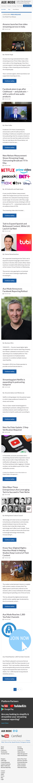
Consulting (20, 748)
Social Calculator (21, 765)
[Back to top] (29, 772)
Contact (3, 771)
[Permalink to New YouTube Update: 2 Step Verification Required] (16, 443)
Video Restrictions (22, 767)
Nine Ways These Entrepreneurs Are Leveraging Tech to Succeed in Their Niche (16, 489)
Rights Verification (5, 765)
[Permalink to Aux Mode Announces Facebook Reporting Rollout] (16, 318)
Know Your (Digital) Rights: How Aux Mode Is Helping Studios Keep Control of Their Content (16, 552)
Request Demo (27, 5)
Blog (9, 9)
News (2, 748)
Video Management (22, 753)
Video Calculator (21, 764)
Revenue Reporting (5, 767)
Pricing (14, 6)
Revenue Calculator (22, 760)
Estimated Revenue (22, 762)
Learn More (4, 723)
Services (3, 6)
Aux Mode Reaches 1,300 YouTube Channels (14, 615)
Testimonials (4, 752)
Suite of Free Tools (22, 759)
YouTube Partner (5, 753)
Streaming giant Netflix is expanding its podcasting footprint (14, 382)
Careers (3, 772)
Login (2, 779)
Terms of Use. (8, 742)
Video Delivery (21, 752)
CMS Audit (3, 760)
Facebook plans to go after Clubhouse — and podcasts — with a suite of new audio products (15, 93)
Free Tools (19, 6)
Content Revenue (5, 762)
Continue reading (9, 81)
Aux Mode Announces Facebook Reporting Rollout (15, 289)
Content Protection (6, 764)
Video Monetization (22, 755)
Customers (3, 750)
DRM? (2, 774)
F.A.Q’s (2, 776)
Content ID (20, 750)
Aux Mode (3, 9)
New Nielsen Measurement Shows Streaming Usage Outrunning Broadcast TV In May (15, 159)
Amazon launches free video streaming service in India (15, 25)
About (2, 747)
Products (9, 6)
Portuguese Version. (25, 742)
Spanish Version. (16, 742)
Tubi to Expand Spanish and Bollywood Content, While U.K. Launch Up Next (16, 226)
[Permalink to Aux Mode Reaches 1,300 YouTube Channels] (16, 638)
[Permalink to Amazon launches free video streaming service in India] (16, 41)
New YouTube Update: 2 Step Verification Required (15, 428)
